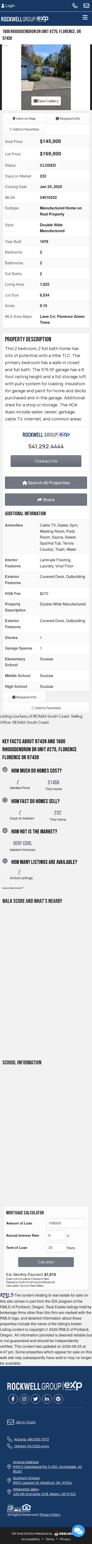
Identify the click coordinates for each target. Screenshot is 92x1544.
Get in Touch (26, 1422)
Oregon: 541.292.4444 (31, 1446)
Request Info (69, 118)
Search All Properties (48, 482)
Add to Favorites (26, 129)
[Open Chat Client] (78, 1531)
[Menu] (85, 18)
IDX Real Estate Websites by (32, 1533)
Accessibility (30, 1539)
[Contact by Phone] (75, 5)
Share (48, 499)
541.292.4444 (46, 446)
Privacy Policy (50, 1514)
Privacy (65, 1539)
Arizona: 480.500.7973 (31, 1439)
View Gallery (48, 101)
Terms (50, 1539)
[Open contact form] (86, 5)
